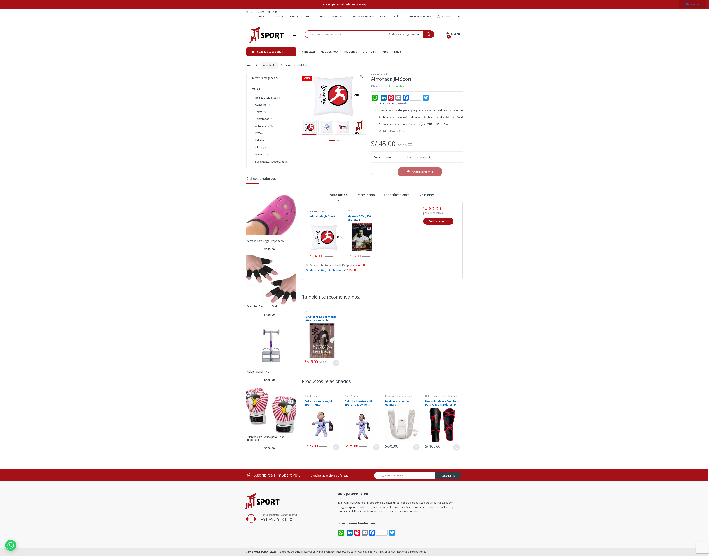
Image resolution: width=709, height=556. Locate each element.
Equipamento (439, 396)
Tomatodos (262, 119)
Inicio (249, 65)
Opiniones (427, 195)
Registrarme (448, 475)
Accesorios (338, 195)
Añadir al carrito (422, 171)
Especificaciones (397, 195)
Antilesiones (262, 126)
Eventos (294, 16)
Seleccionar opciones (456, 447)
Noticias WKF (329, 51)
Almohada (269, 65)
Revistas (260, 154)
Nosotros (260, 16)
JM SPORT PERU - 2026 (262, 551)
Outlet (388, 396)
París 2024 (308, 51)
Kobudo (398, 16)
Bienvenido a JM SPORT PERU (262, 12)
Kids (385, 51)
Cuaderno (261, 104)
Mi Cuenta (446, 16)
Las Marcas (277, 16)
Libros (258, 147)
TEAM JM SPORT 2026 (362, 16)
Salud (397, 51)
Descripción (365, 195)
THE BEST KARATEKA (420, 16)
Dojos (308, 16)
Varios (386, 74)
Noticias (321, 16)
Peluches (314, 396)
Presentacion (382, 157)
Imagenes (350, 51)
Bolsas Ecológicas (265, 97)
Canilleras (452, 396)
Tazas (258, 112)
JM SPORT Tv (338, 16)
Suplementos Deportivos (269, 161)
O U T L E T (369, 51)
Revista (384, 16)
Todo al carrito (438, 221)
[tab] (338, 196)
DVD (349, 211)
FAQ (460, 16)
